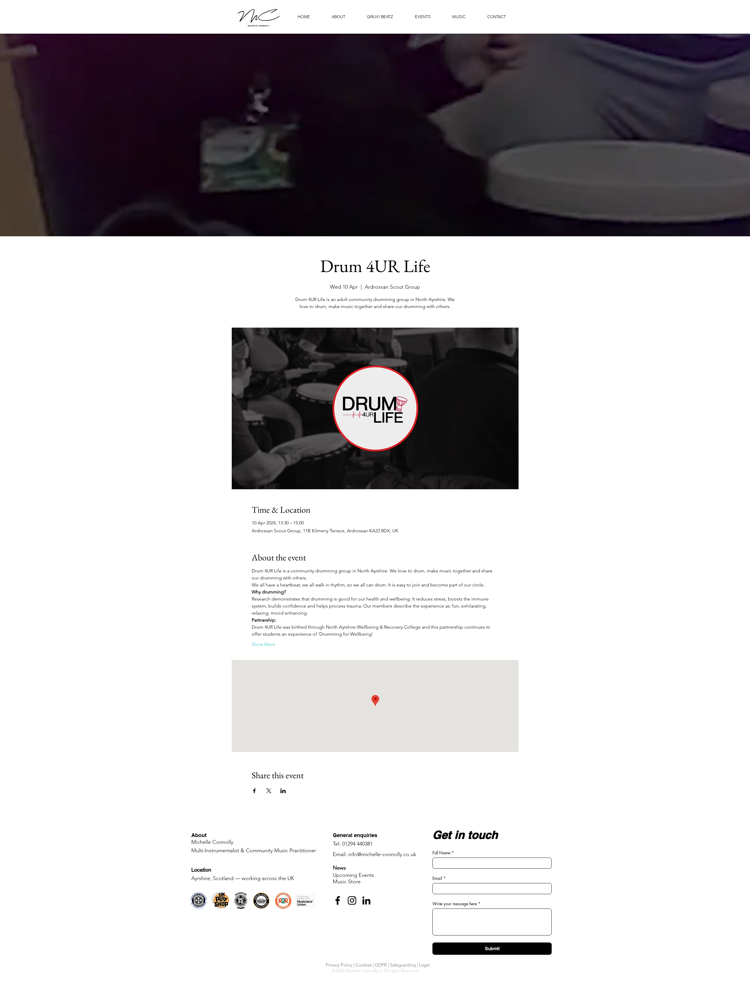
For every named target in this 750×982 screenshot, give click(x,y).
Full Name (443, 852)
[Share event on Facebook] (254, 790)
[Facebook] (337, 900)
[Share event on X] (269, 790)
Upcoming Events (353, 875)
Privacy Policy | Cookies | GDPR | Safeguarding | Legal (378, 965)
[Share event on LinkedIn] (283, 790)
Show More (263, 644)
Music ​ (347, 881)
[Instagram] (352, 900)
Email (439, 878)
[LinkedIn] (366, 900)
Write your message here (456, 903)
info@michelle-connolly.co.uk (382, 854)
